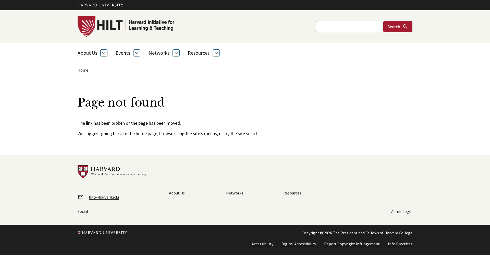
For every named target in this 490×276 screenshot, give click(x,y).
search (252, 133)
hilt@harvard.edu (104, 197)
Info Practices (400, 243)
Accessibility (262, 243)
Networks (159, 53)
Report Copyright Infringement (352, 243)
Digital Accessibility (298, 243)
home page (146, 133)
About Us (87, 53)
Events (123, 53)
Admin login (401, 211)
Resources (199, 53)
